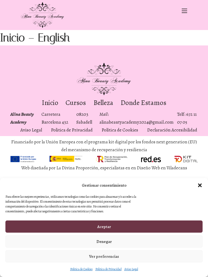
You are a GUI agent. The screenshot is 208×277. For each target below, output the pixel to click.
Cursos (76, 102)
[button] (200, 185)
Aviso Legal (131, 269)
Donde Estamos (143, 102)
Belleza (103, 102)
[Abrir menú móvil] (184, 11)
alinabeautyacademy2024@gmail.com (136, 122)
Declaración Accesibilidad (172, 130)
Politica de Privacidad (108, 269)
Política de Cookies (120, 130)
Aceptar (104, 226)
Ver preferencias (104, 256)
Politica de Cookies (81, 269)
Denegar (104, 241)
